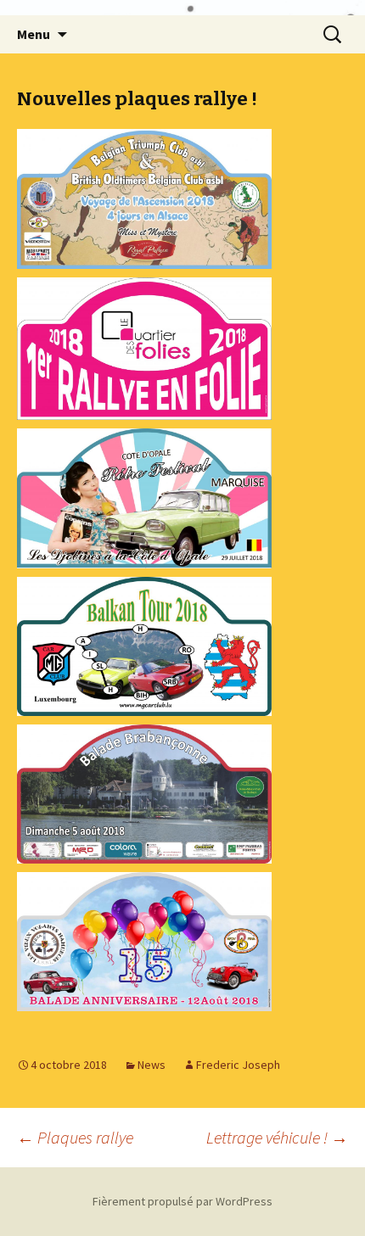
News (152, 1064)
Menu (33, 33)
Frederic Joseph (238, 1064)
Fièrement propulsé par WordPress (182, 1201)
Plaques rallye (75, 1137)
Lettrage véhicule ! (277, 1137)
